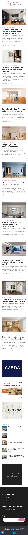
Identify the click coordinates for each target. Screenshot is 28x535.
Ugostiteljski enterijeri (9, 65)
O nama (7, 497)
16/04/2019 (9, 350)
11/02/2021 (9, 121)
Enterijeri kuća (6, 297)
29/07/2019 (9, 196)
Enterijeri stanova (8, 27)
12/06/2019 (8, 311)
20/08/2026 (10, 459)
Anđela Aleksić (4, 121)
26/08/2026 (10, 429)
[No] (26, 530)
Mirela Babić (4, 157)
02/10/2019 (8, 157)
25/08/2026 (10, 444)
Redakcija (4, 45)
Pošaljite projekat (9, 500)
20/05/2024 (8, 45)
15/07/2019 (8, 276)
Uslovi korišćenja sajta (10, 509)
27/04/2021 (8, 83)
